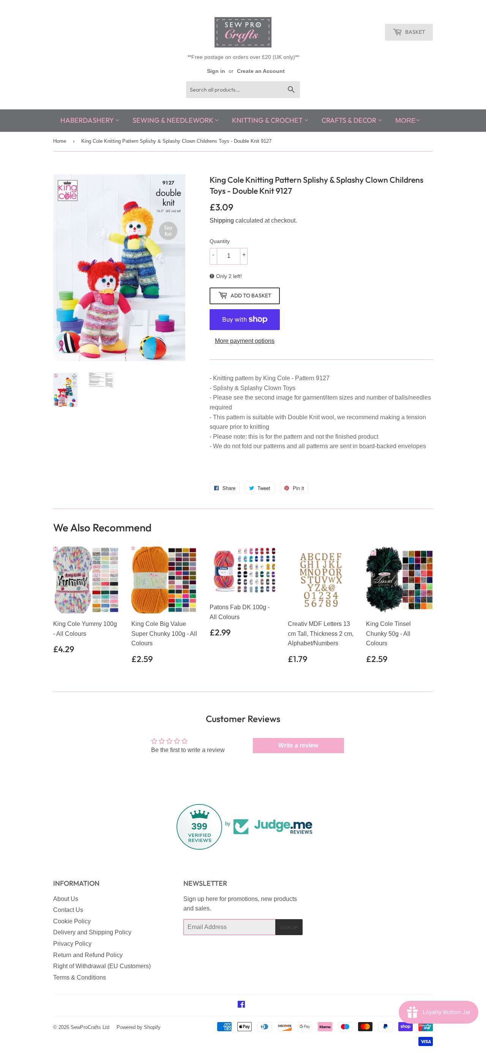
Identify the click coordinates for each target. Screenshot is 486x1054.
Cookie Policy (72, 921)
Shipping (222, 220)
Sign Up (289, 927)
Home (59, 141)
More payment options (245, 341)
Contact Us (68, 910)
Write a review (298, 745)
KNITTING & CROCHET (268, 120)
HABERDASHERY (87, 120)
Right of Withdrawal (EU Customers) (102, 966)
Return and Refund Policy (88, 955)
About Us (65, 899)
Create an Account (261, 71)
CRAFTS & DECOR (350, 120)
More (405, 120)
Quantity (220, 241)
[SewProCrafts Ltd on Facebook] (241, 1005)
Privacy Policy (72, 943)
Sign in (216, 71)
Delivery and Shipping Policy (92, 932)
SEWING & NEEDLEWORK (174, 120)
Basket (414, 31)
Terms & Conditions (79, 977)
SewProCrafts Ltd (90, 1027)
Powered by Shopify (139, 1027)
